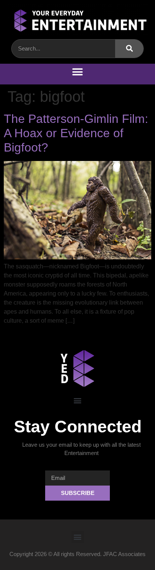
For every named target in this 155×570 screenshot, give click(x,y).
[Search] (129, 49)
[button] (77, 72)
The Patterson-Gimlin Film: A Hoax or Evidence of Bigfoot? (76, 133)
